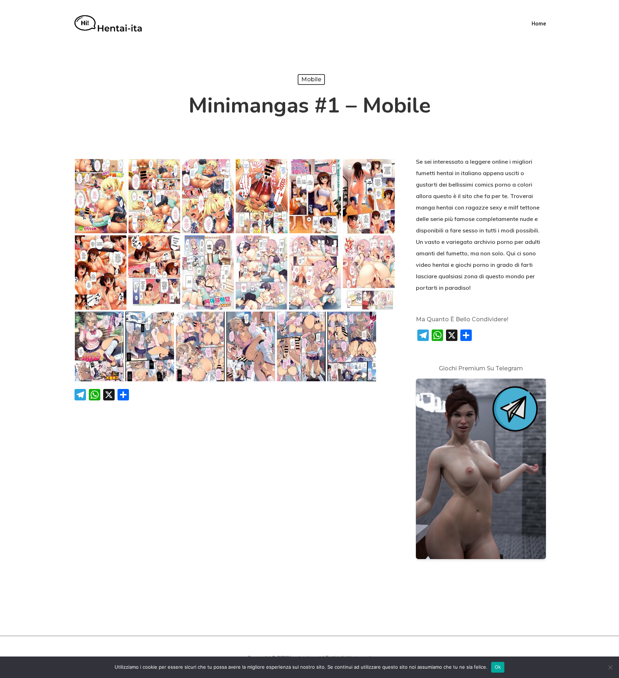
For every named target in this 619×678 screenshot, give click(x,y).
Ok (498, 667)
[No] (610, 667)
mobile (311, 79)
